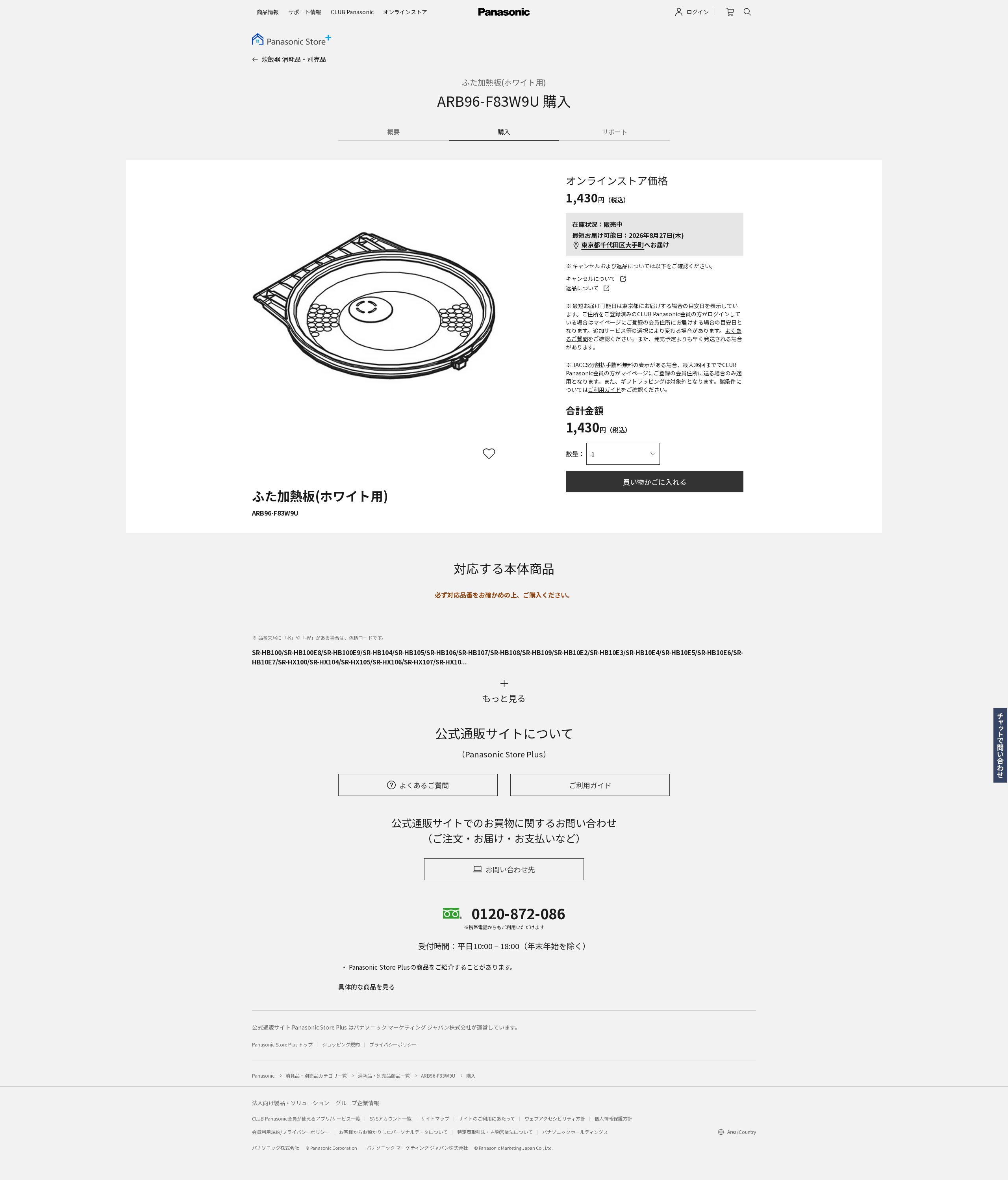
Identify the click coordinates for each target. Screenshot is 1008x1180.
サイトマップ (435, 1118)
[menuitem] (268, 11)
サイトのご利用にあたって (487, 1118)
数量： (575, 453)
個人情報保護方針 (613, 1118)
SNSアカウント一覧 (390, 1118)
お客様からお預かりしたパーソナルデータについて (393, 1131)
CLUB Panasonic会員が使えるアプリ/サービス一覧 (306, 1118)
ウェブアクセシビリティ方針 (554, 1118)
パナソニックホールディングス (575, 1131)
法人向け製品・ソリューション (290, 1103)
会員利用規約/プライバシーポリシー (291, 1131)
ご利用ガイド (604, 389)
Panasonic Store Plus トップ (282, 1044)
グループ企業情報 (357, 1103)
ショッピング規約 (341, 1044)
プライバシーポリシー (393, 1044)
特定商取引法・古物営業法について (495, 1131)
